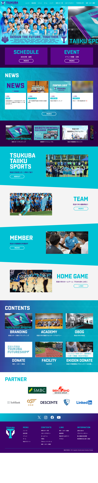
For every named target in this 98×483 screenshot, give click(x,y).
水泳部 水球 (76, 98)
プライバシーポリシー (82, 433)
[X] (39, 417)
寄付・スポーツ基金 (64, 430)
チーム (24, 438)
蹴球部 (7, 98)
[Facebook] (52, 417)
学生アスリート (26, 441)
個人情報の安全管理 (82, 436)
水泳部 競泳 (54, 98)
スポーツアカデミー (46, 433)
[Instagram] (46, 417)
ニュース (25, 430)
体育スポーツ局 (45, 430)
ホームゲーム (44, 436)
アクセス (61, 438)
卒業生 (42, 438)
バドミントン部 (32, 98)
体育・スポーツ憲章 (46, 444)
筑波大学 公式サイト (64, 436)
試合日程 (25, 433)
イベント (25, 436)
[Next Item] (95, 132)
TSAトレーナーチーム (46, 441)
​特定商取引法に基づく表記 (83, 438)
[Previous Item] (2, 132)
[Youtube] (59, 417)
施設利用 (61, 433)
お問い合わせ (80, 430)
